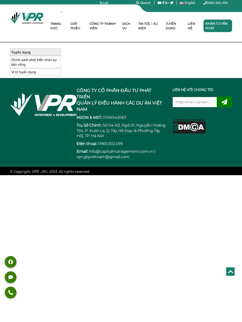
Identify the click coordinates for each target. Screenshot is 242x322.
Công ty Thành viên (103, 26)
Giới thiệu (75, 26)
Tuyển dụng (171, 26)
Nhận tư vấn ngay (216, 26)
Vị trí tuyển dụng (23, 72)
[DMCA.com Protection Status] (189, 126)
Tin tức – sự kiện (148, 26)
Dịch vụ (126, 26)
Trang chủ (55, 26)
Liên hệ (191, 26)
